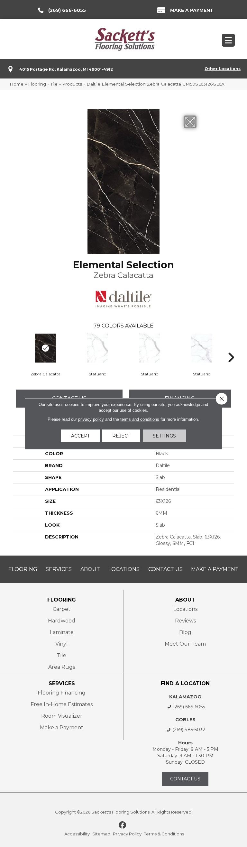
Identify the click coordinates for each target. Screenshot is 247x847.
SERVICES (62, 683)
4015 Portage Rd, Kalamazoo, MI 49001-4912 (66, 69)
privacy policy (91, 419)
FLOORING (61, 600)
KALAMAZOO (185, 697)
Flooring (37, 84)
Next (231, 348)
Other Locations (223, 68)
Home (16, 84)
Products (72, 84)
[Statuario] (97, 348)
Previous (16, 348)
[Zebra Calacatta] (45, 348)
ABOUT (185, 600)
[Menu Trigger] (228, 40)
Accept (80, 435)
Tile (54, 84)
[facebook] (122, 825)
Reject (121, 435)
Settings (164, 435)
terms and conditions (139, 419)
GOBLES (185, 720)
